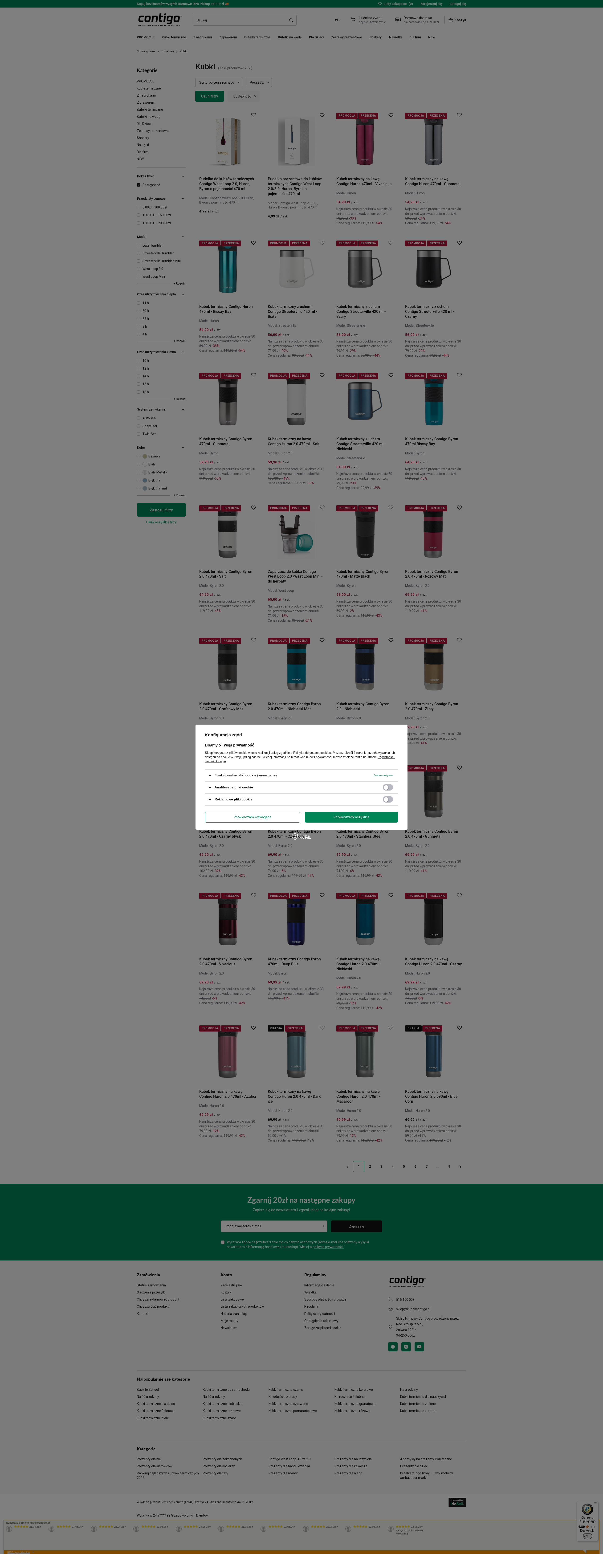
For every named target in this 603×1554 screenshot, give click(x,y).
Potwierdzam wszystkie (351, 817)
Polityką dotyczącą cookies (312, 752)
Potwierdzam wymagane (252, 817)
